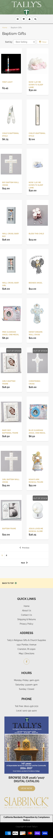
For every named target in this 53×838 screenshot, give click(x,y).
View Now (26, 788)
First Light (7, 82)
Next (23, 563)
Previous (25, 548)
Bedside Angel (35, 283)
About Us (26, 610)
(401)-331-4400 (30, 710)
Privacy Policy (26, 624)
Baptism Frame (9, 529)
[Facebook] (26, 662)
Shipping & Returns (26, 619)
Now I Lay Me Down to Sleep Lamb (36, 84)
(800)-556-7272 (31, 706)
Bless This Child (36, 234)
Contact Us (26, 615)
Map (21, 653)
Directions (29, 653)
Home (4, 28)
